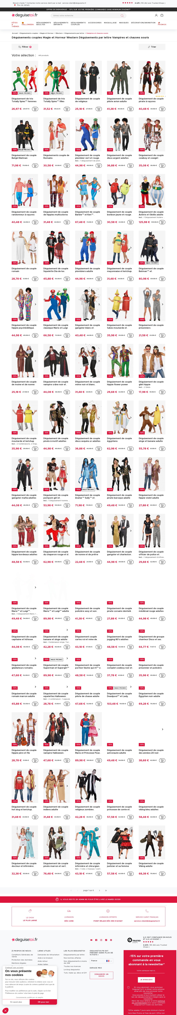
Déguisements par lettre (74, 33)
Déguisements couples (29, 33)
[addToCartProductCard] (35, 109)
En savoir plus (16, 1002)
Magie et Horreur (47, 33)
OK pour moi (43, 1002)
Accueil (15, 33)
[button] (5, 1011)
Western (59, 33)
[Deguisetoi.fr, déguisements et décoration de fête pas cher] (25, 15)
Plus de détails (23, 5)
